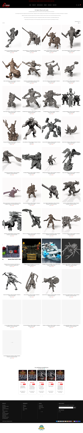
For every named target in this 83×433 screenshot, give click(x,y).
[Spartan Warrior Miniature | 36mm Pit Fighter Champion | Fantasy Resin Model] (51, 281)
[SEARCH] (77, 5)
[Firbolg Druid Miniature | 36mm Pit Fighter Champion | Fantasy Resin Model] (11, 128)
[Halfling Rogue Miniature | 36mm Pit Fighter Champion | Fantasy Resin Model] (51, 159)
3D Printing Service (5, 418)
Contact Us (24, 406)
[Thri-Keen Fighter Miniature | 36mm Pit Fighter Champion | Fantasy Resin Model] (11, 312)
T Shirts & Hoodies (5, 411)
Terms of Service (41, 407)
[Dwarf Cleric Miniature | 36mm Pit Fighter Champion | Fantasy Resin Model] (51, 67)
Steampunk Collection (5, 417)
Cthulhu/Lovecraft (5, 414)
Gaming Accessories (5, 408)
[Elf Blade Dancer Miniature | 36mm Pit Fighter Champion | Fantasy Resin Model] (31, 98)
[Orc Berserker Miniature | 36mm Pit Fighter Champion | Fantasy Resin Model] (71, 220)
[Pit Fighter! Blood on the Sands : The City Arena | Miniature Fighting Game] (31, 251)
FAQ (23, 407)
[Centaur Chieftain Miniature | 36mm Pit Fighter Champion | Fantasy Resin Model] (51, 37)
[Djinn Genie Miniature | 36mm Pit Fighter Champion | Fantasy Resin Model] (11, 67)
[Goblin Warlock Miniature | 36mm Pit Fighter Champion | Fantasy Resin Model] (71, 128)
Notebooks (4, 407)
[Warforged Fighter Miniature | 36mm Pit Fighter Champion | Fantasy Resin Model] (71, 312)
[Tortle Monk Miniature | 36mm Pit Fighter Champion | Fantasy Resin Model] (31, 312)
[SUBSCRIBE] (74, 407)
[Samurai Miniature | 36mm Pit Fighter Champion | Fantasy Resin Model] (31, 281)
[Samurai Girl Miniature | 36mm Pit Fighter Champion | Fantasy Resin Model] (11, 281)
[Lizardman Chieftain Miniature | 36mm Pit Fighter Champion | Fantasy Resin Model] (11, 220)
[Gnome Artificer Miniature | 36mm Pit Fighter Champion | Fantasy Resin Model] (51, 128)
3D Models (3, 405)
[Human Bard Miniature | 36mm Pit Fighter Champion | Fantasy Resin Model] (31, 190)
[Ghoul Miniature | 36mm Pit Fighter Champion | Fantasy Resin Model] (31, 128)
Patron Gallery (25, 408)
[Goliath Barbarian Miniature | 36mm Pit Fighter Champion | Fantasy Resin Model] (11, 159)
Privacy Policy (41, 405)
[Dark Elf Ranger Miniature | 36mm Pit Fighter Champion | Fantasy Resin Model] (71, 37)
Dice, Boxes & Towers (5, 406)
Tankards (3, 412)
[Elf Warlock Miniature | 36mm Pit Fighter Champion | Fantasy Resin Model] (71, 98)
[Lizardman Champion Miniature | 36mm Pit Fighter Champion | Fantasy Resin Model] (71, 190)
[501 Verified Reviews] (41, 431)
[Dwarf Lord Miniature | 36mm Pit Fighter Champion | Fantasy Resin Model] (71, 67)
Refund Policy (41, 406)
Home (40, 408)
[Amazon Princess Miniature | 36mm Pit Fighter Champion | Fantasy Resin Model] (11, 37)
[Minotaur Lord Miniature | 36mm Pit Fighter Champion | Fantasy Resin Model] (31, 220)
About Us (24, 405)
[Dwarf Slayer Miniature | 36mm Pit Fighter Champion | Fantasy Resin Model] (11, 98)
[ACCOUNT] (78, 5)
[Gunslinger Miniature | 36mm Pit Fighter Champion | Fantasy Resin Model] (31, 159)
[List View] (80, 23)
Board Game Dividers (5, 413)
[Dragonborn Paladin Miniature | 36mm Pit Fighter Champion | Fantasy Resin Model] (31, 67)
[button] (80, 5)
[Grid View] (78, 23)
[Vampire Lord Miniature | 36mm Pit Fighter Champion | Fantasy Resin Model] (51, 312)
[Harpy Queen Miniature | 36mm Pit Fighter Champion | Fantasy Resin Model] (71, 159)
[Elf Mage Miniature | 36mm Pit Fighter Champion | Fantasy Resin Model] (51, 98)
